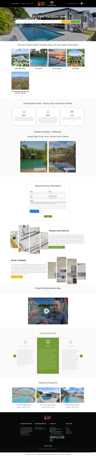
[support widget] (93, 453)
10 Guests (53, 407)
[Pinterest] (63, 437)
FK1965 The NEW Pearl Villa (48, 405)
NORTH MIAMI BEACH (20, 68)
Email (49, 191)
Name (31, 191)
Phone (31, 196)
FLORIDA (33, 154)
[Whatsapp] (51, 440)
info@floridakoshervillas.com (56, 429)
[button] (14, 355)
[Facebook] (51, 437)
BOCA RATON (38, 68)
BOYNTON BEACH (57, 68)
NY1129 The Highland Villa (23, 405)
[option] (48, 356)
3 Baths (48, 407)
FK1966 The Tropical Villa (72, 405)
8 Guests (77, 407)
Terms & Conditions (61, 454)
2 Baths (73, 407)
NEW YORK (62, 154)
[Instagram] (60, 437)
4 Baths (24, 407)
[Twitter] (54, 437)
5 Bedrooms (19, 407)
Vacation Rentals (16, 3)
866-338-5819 (53, 449)
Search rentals (75, 21)
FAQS (28, 3)
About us (24, 3)
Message (31, 200)
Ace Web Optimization (51, 454)
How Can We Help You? (72, 3)
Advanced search (66, 21)
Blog (32, 3)
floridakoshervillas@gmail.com (56, 431)
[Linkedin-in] (57, 437)
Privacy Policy (68, 454)
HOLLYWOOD (75, 68)
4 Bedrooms (43, 407)
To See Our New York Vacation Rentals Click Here (20, 92)
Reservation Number (52, 196)
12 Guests (28, 407)
